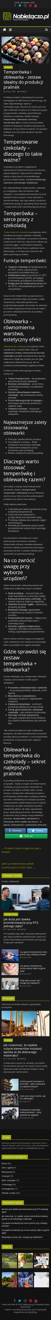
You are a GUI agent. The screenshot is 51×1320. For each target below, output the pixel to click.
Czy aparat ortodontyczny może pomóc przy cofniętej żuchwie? (33, 953)
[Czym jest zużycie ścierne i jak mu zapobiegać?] (10, 1095)
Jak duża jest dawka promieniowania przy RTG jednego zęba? (21, 922)
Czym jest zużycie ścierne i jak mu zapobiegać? (32, 1097)
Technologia (7, 1184)
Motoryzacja (7, 1172)
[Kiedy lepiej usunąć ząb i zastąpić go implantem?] (10, 979)
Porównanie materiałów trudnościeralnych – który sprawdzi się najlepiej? (30, 1112)
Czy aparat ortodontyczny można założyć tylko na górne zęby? (32, 968)
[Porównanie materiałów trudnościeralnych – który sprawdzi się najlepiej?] (10, 1108)
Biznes (4, 1163)
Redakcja (23, 91)
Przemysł (8, 67)
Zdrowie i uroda (11, 914)
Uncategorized (8, 1188)
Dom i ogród (7, 1167)
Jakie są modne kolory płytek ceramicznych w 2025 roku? (18, 865)
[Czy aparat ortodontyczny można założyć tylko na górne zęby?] (10, 964)
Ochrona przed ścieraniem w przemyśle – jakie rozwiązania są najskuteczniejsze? (32, 1084)
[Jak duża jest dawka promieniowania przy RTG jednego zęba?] (26, 886)
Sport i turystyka (8, 1180)
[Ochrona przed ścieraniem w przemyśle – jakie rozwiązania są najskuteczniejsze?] (10, 1080)
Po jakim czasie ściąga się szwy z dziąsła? (21, 850)
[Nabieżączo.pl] (4, 30)
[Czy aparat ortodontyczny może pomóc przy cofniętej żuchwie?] (10, 951)
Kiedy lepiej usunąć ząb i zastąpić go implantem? (30, 981)
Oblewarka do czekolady (15, 346)
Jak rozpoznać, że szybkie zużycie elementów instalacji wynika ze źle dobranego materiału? (23, 1050)
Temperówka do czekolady (16, 232)
